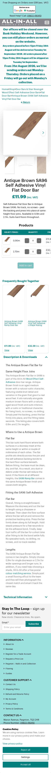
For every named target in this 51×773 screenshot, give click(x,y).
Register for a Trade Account (18, 654)
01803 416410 (34, 16)
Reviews (9, 649)
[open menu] (47, 22)
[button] (43, 133)
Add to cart (25, 265)
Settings (25, 757)
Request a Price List (14, 659)
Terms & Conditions (14, 709)
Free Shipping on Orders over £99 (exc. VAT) (25, 3)
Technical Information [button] (18, 597)
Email (5, 623)
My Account (11, 699)
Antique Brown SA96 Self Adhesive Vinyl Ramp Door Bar (13, 323)
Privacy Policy (12, 704)
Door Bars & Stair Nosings (29, 89)
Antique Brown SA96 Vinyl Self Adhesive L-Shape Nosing (37, 323)
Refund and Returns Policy (17, 694)
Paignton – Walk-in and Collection (21, 664)
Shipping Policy (13, 689)
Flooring (9, 669)
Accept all (25, 765)
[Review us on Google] (18, 10)
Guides (9, 674)
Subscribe (33, 624)
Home (5, 89)
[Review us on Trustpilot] (29, 10)
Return (26, 102)
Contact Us (11, 684)
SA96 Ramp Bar (27, 478)
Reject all (25, 750)
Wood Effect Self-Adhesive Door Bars (21, 93)
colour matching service (18, 573)
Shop (12, 89)
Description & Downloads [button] (20, 357)
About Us (10, 644)
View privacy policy (12, 744)
